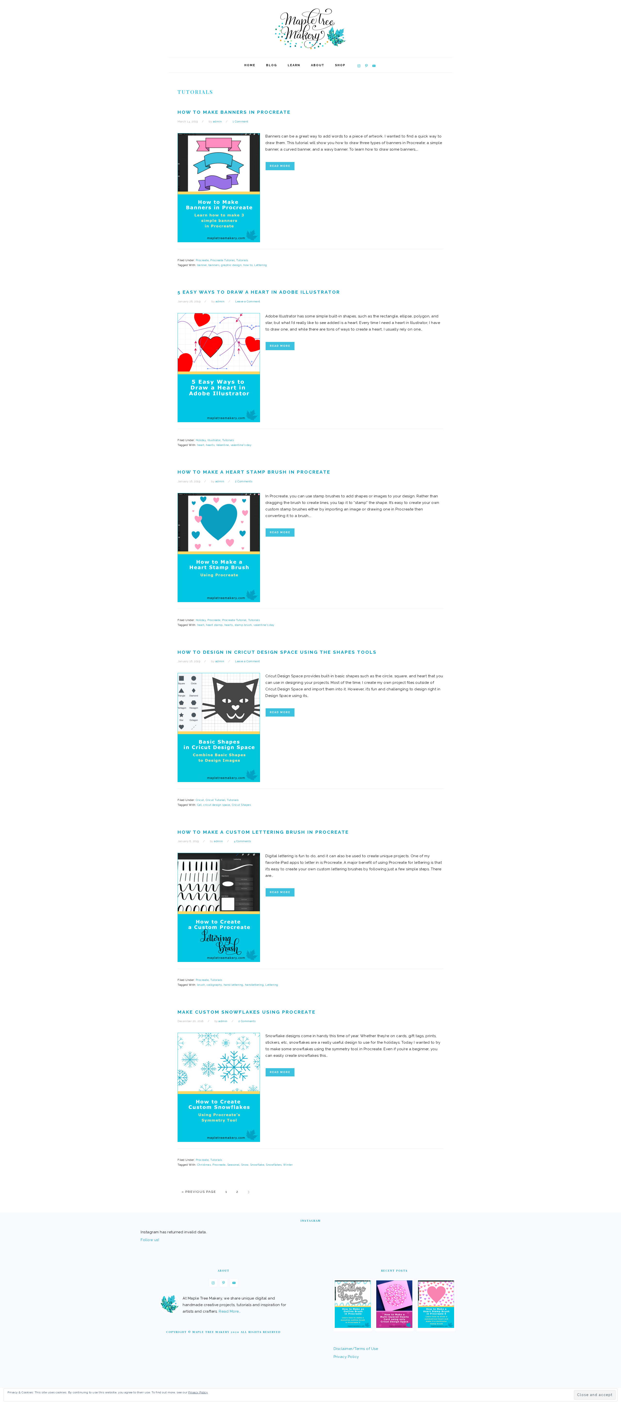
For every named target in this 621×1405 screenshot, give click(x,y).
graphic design (231, 265)
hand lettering (233, 984)
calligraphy (214, 984)
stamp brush (243, 625)
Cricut (200, 800)
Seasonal (233, 1164)
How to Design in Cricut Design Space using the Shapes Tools (277, 652)
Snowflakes (273, 1164)
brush (201, 984)
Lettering (260, 265)
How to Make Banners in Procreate (234, 112)
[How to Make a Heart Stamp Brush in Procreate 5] (436, 1326)
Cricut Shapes (241, 805)
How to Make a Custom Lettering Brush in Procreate (263, 832)
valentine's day (241, 445)
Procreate (202, 260)
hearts (210, 445)
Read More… (230, 1311)
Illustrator (214, 440)
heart (200, 445)
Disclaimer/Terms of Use (356, 1349)
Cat (199, 805)
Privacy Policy (346, 1357)
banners (214, 265)
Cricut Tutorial (215, 800)
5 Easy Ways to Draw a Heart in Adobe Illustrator (259, 292)
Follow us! (150, 1240)
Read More (280, 166)
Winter (288, 1164)
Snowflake (257, 1164)
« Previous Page (199, 1192)
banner (202, 265)
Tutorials (242, 260)
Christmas (204, 1164)
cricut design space (216, 805)
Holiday (201, 440)
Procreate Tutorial (222, 260)
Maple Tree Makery (310, 28)
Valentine (222, 445)
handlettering (254, 984)
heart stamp (214, 625)
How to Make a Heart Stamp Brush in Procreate (254, 472)
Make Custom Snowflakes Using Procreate (247, 1012)
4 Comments (242, 841)
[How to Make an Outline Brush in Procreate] (353, 1326)
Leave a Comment (247, 301)
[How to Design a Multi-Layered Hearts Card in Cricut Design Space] (394, 1326)
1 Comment (240, 121)
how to (248, 265)
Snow (244, 1164)
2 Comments (243, 481)
